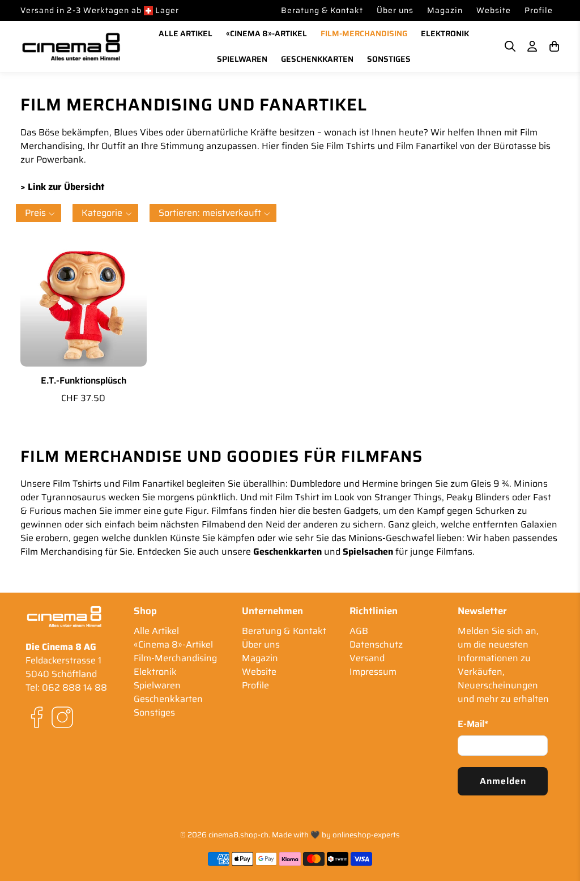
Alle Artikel (185, 33)
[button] (38, 213)
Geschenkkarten (317, 59)
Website (493, 10)
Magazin (445, 10)
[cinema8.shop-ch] (71, 46)
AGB (358, 631)
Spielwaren (242, 59)
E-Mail (473, 724)
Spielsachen (368, 551)
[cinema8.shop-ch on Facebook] (36, 725)
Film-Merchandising (364, 33)
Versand (367, 658)
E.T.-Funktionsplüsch (83, 379)
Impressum (372, 672)
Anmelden (503, 781)
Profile (538, 10)
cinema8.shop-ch (238, 835)
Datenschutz (376, 644)
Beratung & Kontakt (322, 10)
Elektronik (445, 33)
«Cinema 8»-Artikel (266, 33)
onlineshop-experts (366, 835)
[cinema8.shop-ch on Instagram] (62, 725)
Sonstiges (389, 59)
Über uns (395, 10)
